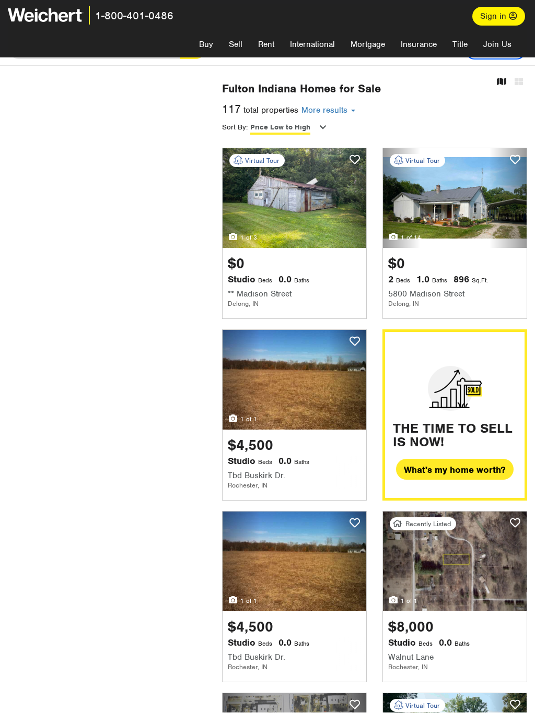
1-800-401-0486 (134, 15)
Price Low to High (280, 127)
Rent (266, 44)
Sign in (494, 16)
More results (325, 110)
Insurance (419, 44)
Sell (235, 44)
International (312, 44)
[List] (518, 82)
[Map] (501, 82)
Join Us (497, 44)
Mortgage (368, 44)
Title (460, 44)
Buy (206, 44)
